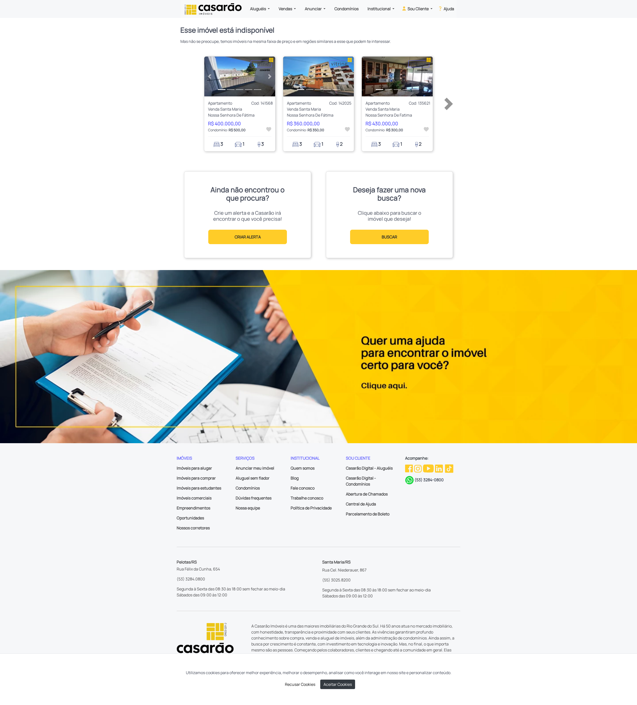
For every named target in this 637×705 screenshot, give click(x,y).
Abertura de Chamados (367, 494)
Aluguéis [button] (258, 8)
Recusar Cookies (300, 684)
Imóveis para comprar (196, 478)
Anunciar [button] (313, 8)
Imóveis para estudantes (199, 488)
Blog (295, 478)
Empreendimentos (193, 508)
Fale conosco (303, 488)
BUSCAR (389, 237)
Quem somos (303, 468)
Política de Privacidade (311, 508)
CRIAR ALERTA (248, 237)
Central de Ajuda (361, 504)
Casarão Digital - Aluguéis (369, 468)
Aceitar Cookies (337, 684)
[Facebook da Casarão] (409, 468)
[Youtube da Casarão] (428, 468)
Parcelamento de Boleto (367, 514)
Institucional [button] (379, 8)
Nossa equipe (248, 508)
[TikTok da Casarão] (449, 468)
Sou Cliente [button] (418, 8)
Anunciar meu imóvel (255, 468)
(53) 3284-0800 (429, 480)
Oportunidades (190, 518)
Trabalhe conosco (307, 498)
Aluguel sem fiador (252, 478)
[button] (209, 76)
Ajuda (448, 8)
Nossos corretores (193, 528)
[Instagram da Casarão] (418, 468)
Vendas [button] (286, 8)
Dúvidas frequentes (253, 498)
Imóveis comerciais (194, 498)
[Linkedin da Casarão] (439, 468)
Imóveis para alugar (194, 468)
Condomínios (346, 8)
